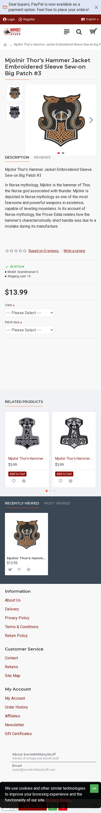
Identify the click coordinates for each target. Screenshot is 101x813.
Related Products (24, 402)
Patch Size (12, 322)
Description (17, 157)
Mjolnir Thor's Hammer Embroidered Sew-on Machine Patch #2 (28, 458)
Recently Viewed (22, 503)
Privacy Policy (58, 800)
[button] (30, 120)
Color (8, 305)
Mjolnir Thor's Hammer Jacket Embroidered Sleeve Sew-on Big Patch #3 (26, 558)
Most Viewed (57, 503)
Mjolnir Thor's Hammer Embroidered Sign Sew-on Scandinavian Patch (75, 458)
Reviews (42, 157)
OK (94, 788)
